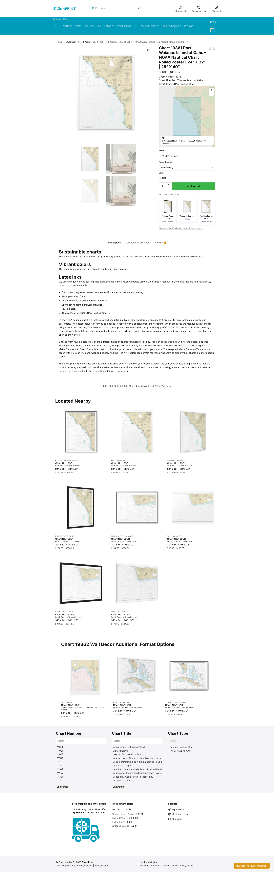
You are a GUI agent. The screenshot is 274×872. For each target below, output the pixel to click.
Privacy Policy (186, 865)
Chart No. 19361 (67, 466)
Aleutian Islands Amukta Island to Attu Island (137, 769)
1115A (60, 765)
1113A (60, 758)
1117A (60, 773)
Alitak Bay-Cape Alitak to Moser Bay (133, 776)
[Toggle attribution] (163, 137)
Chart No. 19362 (124, 542)
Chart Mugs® (62, 865)
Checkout (216, 11)
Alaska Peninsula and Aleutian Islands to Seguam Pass (142, 761)
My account (180, 11)
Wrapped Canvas (175, 460)
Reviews (158, 242)
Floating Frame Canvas (66, 460)
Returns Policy (169, 865)
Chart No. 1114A (83, 709)
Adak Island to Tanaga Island (129, 747)
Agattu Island (120, 750)
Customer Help (199, 11)
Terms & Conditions (150, 865)
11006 (60, 747)
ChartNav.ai (166, 143)
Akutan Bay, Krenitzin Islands (129, 754)
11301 (60, 780)
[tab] (114, 240)
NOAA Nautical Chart (180, 750)
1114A (60, 761)
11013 (60, 754)
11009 (60, 750)
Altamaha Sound (122, 780)
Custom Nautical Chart (181, 747)
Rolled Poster (84, 42)
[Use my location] (139, 8)
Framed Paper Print (64, 536)
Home (61, 42)
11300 (60, 776)
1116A (60, 769)
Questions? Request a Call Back (251, 866)
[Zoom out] (211, 94)
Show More (62, 787)
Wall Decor (71, 42)
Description (114, 242)
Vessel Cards (101, 865)
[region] (187, 116)
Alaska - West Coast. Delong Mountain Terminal (139, 758)
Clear (161, 173)
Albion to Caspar (122, 765)
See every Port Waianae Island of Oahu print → (181, 228)
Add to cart (193, 186)
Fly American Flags (81, 865)
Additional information (137, 242)
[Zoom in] (211, 90)
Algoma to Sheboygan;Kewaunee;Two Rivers (137, 773)
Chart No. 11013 (128, 708)
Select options (81, 478)
